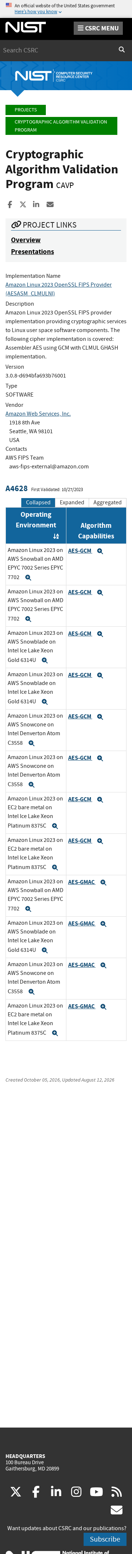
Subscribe (105, 1539)
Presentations (32, 251)
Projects (26, 109)
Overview (26, 239)
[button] (28, 577)
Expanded (72, 502)
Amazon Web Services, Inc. (38, 413)
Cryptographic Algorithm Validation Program (61, 125)
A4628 (17, 488)
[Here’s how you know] (66, 9)
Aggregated (108, 502)
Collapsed (38, 502)
